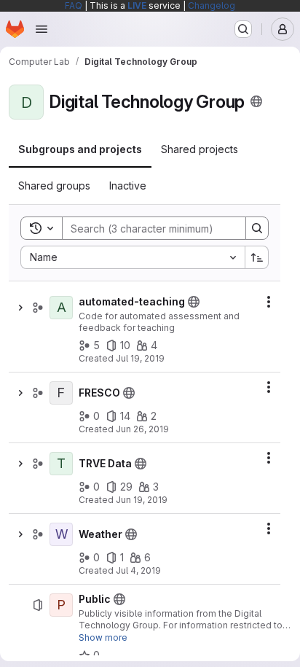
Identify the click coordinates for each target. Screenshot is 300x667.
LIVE (136, 5)
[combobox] (132, 257)
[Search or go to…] (243, 29)
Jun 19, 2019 (141, 499)
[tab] (80, 149)
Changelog (211, 5)
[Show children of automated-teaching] (20, 307)
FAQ (73, 5)
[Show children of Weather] (20, 534)
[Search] (257, 228)
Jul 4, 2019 (138, 570)
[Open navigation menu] (41, 29)
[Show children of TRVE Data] (20, 463)
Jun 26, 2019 (142, 429)
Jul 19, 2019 (140, 358)
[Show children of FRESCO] (20, 393)
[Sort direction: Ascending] (257, 257)
